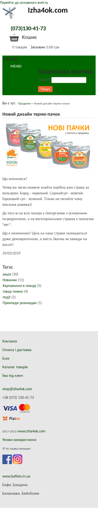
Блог (6, 359)
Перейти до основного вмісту (24, 3)
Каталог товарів (15, 367)
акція (7, 274)
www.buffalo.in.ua (16, 476)
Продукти (24, 103)
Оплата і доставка (16, 350)
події (6, 297)
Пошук (44, 80)
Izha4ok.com (48, 11)
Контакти (9, 341)
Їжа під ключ (12, 376)
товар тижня (13, 292)
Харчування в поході (19, 286)
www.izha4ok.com (31, 431)
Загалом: (38, 47)
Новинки (10, 280)
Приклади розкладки (20, 303)
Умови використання (19, 440)
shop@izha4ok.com (17, 389)
